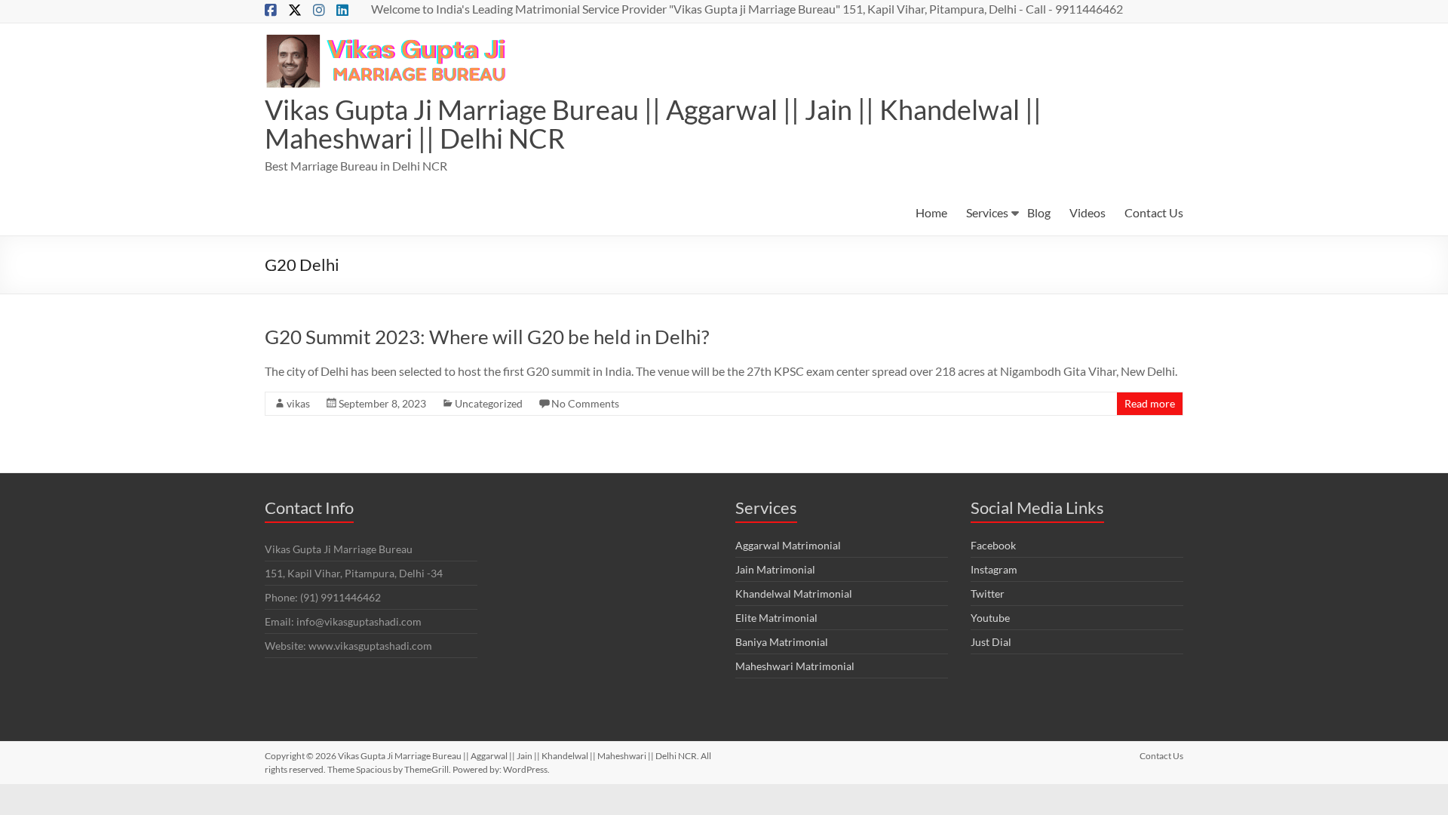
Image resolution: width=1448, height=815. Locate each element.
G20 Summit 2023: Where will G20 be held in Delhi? (487, 336)
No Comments (585, 403)
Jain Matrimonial (775, 569)
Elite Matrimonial (776, 617)
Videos (1087, 212)
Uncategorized (489, 403)
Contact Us (1153, 212)
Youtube (990, 617)
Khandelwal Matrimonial (793, 593)
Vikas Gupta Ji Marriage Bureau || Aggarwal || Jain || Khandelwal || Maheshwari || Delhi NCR (653, 124)
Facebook (993, 545)
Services (987, 212)
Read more (1149, 403)
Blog (1039, 212)
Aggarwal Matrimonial (788, 545)
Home (931, 212)
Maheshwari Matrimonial (794, 666)
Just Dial (991, 641)
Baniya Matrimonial (781, 641)
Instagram (994, 569)
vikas (298, 403)
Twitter (988, 593)
